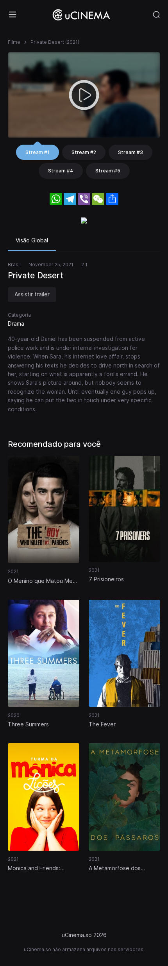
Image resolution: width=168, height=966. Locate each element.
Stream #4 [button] (60, 171)
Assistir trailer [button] (32, 294)
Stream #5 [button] (107, 171)
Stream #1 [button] (37, 152)
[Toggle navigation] (12, 14)
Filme (14, 42)
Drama (16, 323)
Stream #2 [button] (83, 152)
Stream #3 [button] (130, 152)
